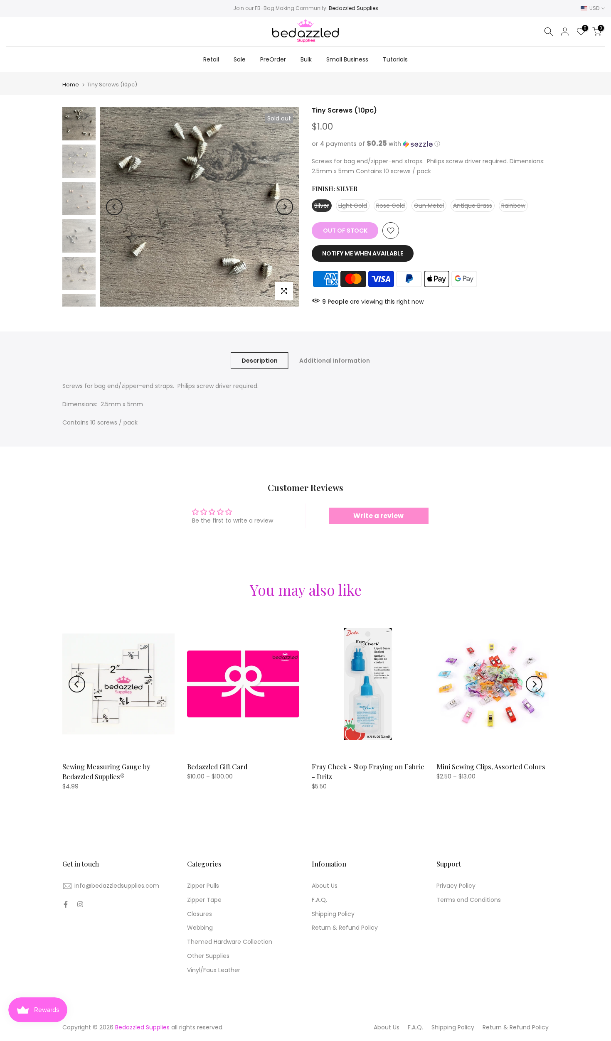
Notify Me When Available (362, 253)
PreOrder (273, 59)
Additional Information (334, 360)
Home (70, 84)
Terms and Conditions (468, 900)
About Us (325, 885)
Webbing (200, 927)
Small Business (347, 59)
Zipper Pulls (203, 885)
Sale (240, 59)
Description (259, 360)
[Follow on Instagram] (80, 904)
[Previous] (114, 207)
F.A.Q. (319, 900)
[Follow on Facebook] (65, 904)
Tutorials (395, 59)
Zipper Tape (204, 900)
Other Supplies (208, 956)
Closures (199, 914)
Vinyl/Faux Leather (213, 970)
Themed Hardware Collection (229, 942)
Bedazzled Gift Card (217, 766)
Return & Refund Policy (345, 927)
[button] (430, 144)
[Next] (284, 207)
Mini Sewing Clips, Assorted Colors (490, 766)
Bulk (306, 59)
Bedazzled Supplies (353, 8)
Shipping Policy (333, 914)
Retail (211, 59)
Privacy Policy (455, 885)
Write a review (378, 515)
